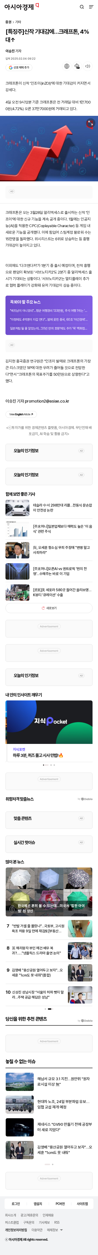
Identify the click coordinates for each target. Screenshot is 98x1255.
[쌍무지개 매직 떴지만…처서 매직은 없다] (20, 1090)
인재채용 (48, 1215)
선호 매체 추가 (21, 67)
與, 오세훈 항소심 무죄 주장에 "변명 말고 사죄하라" (61, 550)
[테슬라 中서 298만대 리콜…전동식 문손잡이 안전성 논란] (17, 515)
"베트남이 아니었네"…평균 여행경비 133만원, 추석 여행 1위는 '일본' (49, 310)
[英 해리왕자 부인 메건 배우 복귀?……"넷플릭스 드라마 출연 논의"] (80, 958)
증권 (8, 22)
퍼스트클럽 (12, 1222)
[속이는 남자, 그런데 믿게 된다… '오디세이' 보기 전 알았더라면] (20, 1112)
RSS (56, 1222)
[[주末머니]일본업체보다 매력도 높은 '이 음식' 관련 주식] (17, 536)
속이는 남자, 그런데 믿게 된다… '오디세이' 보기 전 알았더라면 (63, 1104)
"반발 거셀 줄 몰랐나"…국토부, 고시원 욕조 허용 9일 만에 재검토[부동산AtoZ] (38, 931)
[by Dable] (85, 1021)
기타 (18, 22)
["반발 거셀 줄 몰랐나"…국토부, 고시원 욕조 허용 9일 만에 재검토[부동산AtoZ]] (80, 936)
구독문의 (28, 1222)
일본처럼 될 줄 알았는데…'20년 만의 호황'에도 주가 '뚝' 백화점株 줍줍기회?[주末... (49, 328)
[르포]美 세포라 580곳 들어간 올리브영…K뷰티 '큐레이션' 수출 (62, 592)
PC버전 (60, 1203)
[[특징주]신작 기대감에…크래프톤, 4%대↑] (49, 149)
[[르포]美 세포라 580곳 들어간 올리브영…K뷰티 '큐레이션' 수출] (17, 599)
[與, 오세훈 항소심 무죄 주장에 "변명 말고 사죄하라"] (17, 557)
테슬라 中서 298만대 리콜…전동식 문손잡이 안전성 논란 (62, 507)
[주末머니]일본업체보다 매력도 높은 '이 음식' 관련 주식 (62, 529)
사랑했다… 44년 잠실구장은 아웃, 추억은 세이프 (63, 1150)
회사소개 (10, 1215)
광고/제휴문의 (29, 1215)
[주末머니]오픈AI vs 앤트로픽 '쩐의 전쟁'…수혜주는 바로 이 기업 (60, 571)
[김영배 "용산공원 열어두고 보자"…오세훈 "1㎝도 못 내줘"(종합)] (80, 980)
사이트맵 (82, 1203)
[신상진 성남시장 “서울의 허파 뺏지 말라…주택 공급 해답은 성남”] (80, 1002)
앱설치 (38, 1203)
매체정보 (52, 1229)
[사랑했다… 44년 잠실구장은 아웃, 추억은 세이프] (20, 1158)
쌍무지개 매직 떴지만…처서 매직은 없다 (63, 1082)
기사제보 (44, 1222)
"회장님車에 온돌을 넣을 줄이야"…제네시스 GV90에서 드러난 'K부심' (63, 1127)
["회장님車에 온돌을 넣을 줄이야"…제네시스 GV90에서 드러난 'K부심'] (20, 1135)
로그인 (16, 1203)
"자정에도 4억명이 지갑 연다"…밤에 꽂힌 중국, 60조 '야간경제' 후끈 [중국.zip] (49, 319)
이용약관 (36, 1229)
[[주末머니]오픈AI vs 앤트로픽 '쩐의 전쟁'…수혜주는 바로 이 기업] (17, 578)
